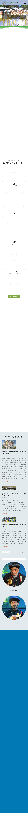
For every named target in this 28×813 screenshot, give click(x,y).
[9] (9, 444)
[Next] (27, 15)
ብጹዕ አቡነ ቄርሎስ (14, 591)
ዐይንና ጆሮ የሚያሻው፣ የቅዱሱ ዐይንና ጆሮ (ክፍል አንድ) (14, 525)
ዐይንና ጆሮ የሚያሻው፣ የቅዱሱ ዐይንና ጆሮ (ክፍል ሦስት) (14, 452)
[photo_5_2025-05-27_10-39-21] (9, 519)
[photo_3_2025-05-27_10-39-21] (9, 488)
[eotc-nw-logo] (11, 2)
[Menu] (24, 2)
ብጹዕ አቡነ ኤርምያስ (14, 624)
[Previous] (1, 15)
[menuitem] (24, 2)
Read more (5, 481)
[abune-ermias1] (14, 608)
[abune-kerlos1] (14, 574)
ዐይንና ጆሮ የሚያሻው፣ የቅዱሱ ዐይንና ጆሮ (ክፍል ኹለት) (14, 494)
